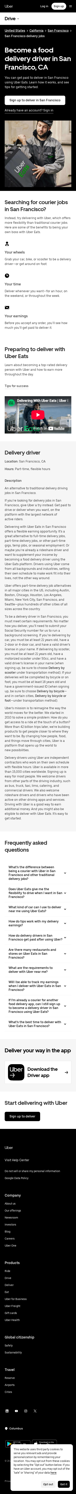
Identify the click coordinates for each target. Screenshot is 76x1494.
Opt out (48, 1484)
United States (15, 30)
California (36, 30)
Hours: (10, 469)
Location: (11, 461)
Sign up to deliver (22, 1116)
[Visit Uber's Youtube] (16, 1411)
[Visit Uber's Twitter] (35, 1411)
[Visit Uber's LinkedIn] (7, 1411)
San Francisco (58, 30)
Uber (9, 6)
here (53, 1472)
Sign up (59, 6)
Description (13, 481)
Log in (44, 6)
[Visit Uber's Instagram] (25, 1411)
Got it (63, 1484)
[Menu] (70, 6)
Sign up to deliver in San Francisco (35, 100)
